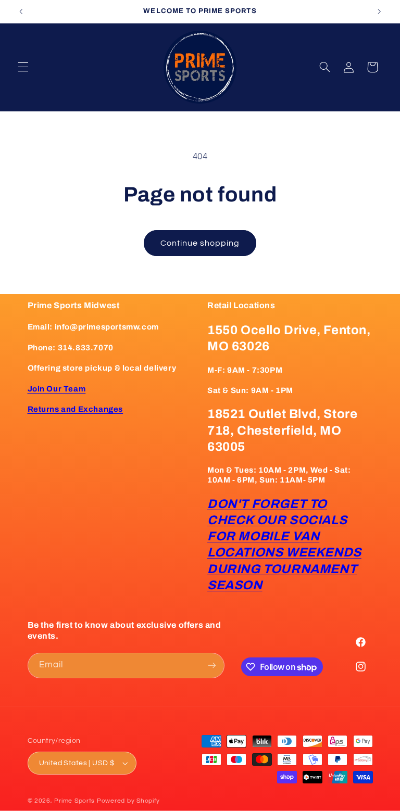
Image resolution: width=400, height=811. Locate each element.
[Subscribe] (211, 665)
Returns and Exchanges (75, 409)
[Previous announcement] (20, 11)
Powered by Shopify (128, 801)
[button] (23, 67)
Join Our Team (57, 389)
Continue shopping (200, 243)
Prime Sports (74, 801)
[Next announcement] (379, 11)
